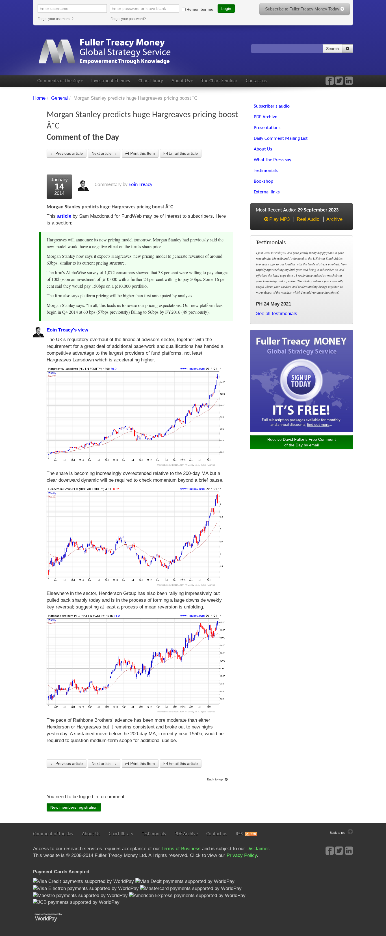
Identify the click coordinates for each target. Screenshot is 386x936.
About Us (181, 80)
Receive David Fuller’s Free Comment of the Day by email (301, 442)
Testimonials (154, 834)
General (59, 98)
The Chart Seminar (219, 80)
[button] (347, 48)
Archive (334, 219)
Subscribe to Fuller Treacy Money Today (303, 8)
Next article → (104, 153)
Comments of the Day (58, 80)
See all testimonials (276, 313)
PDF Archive (186, 834)
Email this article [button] (183, 153)
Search (332, 48)
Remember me (200, 9)
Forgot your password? (128, 19)
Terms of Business (181, 848)
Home (39, 98)
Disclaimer (257, 848)
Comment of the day (53, 834)
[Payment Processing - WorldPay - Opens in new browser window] (52, 917)
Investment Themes (110, 80)
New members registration (73, 807)
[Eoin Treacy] (349, 82)
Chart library (150, 80)
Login (226, 8)
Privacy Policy (242, 855)
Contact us (256, 80)
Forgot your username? (55, 19)
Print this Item (142, 153)
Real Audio (308, 219)
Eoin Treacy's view (67, 330)
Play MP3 (279, 219)
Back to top (215, 779)
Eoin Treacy (140, 184)
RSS (239, 834)
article (64, 216)
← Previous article (66, 153)
